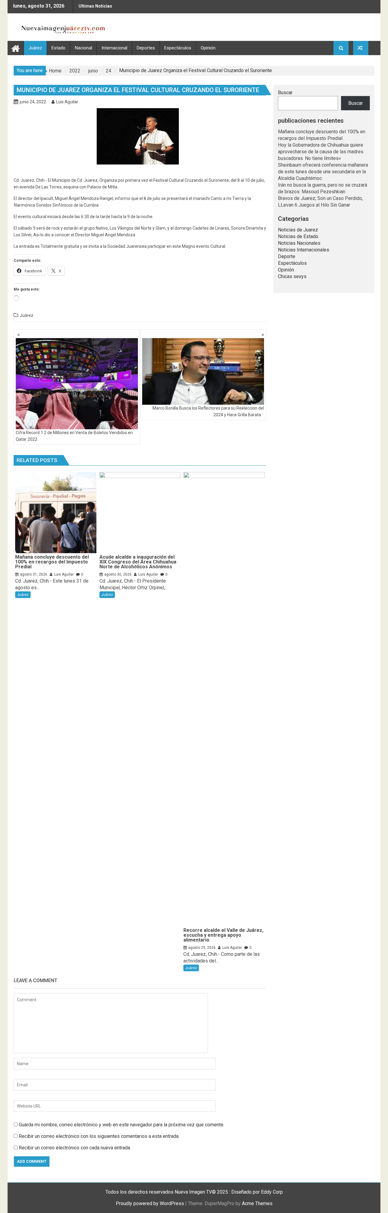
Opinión (208, 48)
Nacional (83, 48)
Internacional (114, 48)
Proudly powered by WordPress (150, 1203)
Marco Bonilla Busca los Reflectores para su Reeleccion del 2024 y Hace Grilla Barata (208, 411)
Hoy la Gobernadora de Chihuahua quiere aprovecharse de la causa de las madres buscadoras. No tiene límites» (320, 151)
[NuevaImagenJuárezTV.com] (16, 48)
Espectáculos (177, 48)
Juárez (35, 48)
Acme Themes (257, 1203)
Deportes (146, 48)
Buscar (285, 92)
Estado (58, 48)
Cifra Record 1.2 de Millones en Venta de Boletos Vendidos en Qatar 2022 (74, 436)
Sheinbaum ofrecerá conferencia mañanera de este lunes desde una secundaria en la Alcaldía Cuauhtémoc (323, 171)
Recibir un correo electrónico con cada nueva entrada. (75, 1148)
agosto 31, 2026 (33, 574)
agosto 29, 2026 (202, 947)
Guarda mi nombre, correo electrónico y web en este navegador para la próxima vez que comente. (121, 1125)
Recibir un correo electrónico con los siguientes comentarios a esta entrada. (99, 1136)
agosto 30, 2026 (118, 574)
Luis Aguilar (67, 101)
